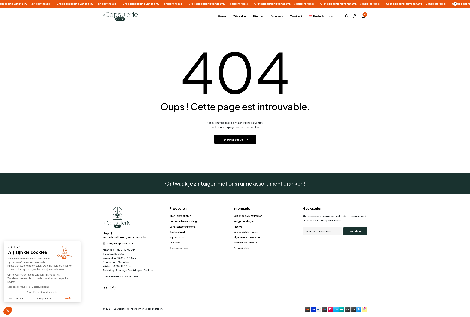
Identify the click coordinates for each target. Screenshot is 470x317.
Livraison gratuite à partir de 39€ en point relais (98, 3)
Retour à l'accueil (233, 139)
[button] (363, 16)
